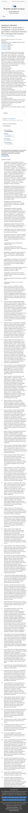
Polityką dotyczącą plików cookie (12, 808)
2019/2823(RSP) (10, 35)
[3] (6, 173)
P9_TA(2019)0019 (9, 144)
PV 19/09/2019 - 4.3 (9, 135)
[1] (15, 166)
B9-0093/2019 (4, 46)
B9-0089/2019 (4, 43)
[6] (14, 180)
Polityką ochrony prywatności (12, 807)
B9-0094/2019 (4, 48)
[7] (19, 183)
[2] (14, 169)
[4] (21, 176)
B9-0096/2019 (4, 49)
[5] (9, 179)
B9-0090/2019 (4, 45)
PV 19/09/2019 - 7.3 (9, 140)
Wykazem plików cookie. (14, 810)
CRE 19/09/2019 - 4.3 (9, 136)
